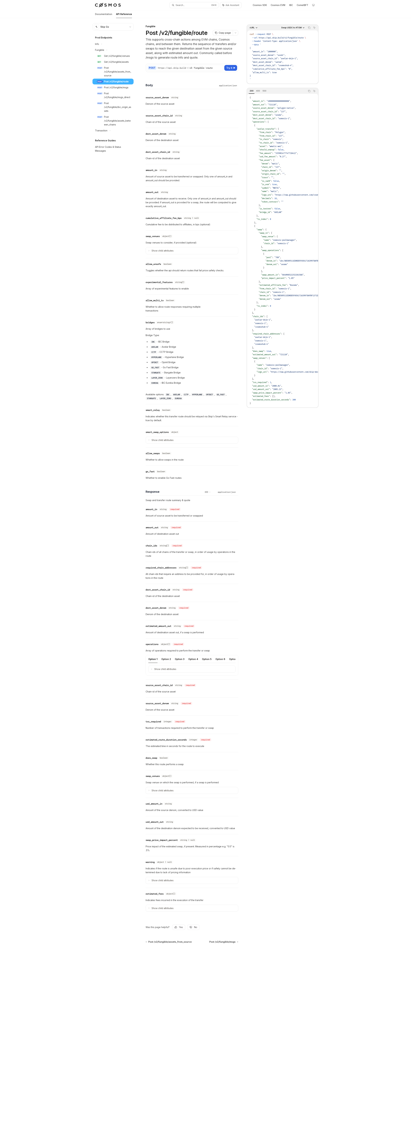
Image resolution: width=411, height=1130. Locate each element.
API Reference (124, 14)
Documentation (103, 14)
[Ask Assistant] (314, 28)
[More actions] (235, 33)
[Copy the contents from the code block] (309, 28)
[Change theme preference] (313, 5)
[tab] (251, 91)
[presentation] (282, 250)
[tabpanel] (282, 250)
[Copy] (220, 68)
